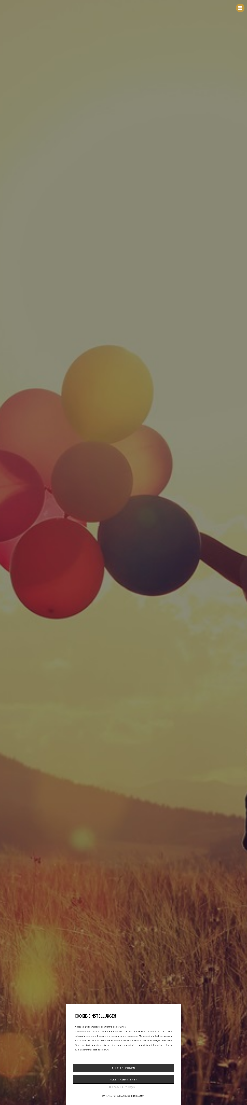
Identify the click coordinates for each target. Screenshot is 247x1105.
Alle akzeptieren (123, 1079)
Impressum (138, 1095)
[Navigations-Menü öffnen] (240, 8)
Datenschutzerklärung (116, 1095)
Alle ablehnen (123, 1068)
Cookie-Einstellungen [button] (123, 1087)
